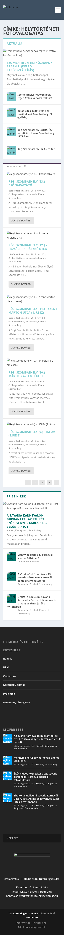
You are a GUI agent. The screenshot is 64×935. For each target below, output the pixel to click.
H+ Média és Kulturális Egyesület (39, 879)
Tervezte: (14, 913)
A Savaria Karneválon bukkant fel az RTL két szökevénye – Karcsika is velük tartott (27, 521)
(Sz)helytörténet (16, 194)
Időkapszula (31, 194)
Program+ (44, 610)
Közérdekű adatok (14, 684)
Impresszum (23, 922)
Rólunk (7, 658)
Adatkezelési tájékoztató (32, 927)
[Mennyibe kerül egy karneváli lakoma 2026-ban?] (11, 556)
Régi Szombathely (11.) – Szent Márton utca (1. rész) (33, 311)
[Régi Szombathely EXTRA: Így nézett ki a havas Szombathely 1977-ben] (11, 131)
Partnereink (39, 922)
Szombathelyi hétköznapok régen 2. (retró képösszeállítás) (29, 66)
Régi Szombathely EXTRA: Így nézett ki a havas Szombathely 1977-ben (36, 133)
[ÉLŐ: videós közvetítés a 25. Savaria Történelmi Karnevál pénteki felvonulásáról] (11, 576)
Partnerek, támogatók (16, 702)
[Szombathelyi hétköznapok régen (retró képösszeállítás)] (11, 96)
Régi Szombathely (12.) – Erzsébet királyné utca (28, 247)
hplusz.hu (24, 190)
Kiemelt (42, 194)
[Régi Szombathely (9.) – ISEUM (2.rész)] (32, 424)
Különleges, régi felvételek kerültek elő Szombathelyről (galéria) (34, 114)
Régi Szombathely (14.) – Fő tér (36, 149)
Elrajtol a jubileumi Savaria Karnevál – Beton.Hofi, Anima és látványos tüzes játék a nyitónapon (31, 601)
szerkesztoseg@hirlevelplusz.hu (38, 896)
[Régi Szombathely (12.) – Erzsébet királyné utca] (32, 235)
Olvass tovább (21, 220)
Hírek (6, 667)
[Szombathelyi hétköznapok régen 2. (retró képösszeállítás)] (32, 53)
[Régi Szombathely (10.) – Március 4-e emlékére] (32, 363)
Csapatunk (9, 676)
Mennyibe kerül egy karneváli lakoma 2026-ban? (35, 556)
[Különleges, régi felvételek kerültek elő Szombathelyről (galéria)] (11, 112)
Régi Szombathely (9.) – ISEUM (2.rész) (32, 434)
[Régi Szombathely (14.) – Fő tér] (11, 150)
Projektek (9, 693)
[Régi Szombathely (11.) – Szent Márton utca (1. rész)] (32, 299)
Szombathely (15, 198)
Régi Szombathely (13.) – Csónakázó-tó (28, 183)
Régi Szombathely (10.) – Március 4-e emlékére (28, 374)
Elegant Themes (29, 913)
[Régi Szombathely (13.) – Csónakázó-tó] (32, 174)
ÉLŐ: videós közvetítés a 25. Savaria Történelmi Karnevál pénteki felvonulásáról (34, 577)
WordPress (32, 917)
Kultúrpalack (21, 530)
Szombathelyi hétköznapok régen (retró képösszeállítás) (34, 96)
